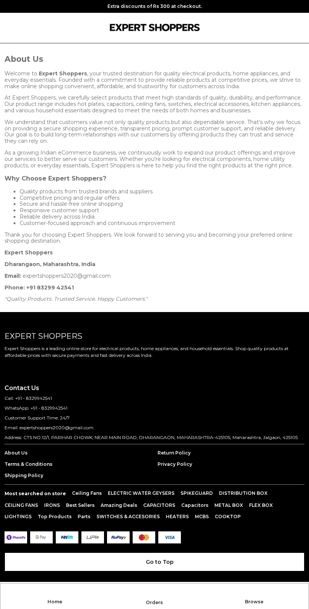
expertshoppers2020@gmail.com (67, 275)
